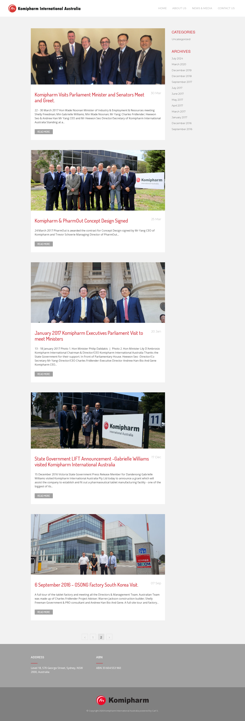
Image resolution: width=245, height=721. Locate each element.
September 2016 (182, 129)
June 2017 (178, 93)
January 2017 (179, 117)
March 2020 (179, 64)
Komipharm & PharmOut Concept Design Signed (81, 220)
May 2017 (177, 99)
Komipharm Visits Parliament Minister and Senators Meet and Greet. (89, 97)
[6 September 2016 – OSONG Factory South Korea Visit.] (98, 544)
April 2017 (177, 105)
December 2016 (182, 123)
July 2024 (177, 58)
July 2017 (177, 87)
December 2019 (182, 70)
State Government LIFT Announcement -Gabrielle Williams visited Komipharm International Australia (92, 461)
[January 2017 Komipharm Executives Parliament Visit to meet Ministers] (98, 292)
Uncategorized (181, 39)
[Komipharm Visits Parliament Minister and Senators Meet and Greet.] (98, 56)
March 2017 (179, 111)
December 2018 (182, 76)
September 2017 (182, 81)
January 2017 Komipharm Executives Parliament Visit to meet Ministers (89, 336)
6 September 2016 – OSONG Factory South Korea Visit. (86, 584)
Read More (44, 131)
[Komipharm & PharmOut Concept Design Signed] (98, 180)
